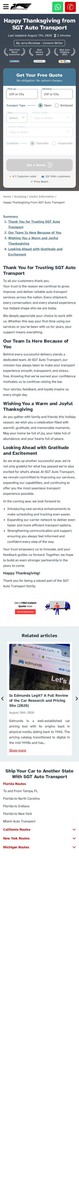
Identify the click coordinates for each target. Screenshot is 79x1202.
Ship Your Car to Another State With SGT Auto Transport (39, 774)
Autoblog (20, 196)
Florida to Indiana (16, 806)
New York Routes (16, 838)
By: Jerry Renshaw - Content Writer (39, 43)
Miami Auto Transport (19, 821)
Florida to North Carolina (21, 798)
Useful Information (41, 196)
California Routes (16, 829)
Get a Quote (36, 165)
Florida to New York (17, 813)
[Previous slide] (2, 698)
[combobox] (22, 94)
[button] (39, 785)
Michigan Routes (16, 847)
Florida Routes (14, 784)
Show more (17, 750)
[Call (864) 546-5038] (70, 7)
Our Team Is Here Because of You (34, 232)
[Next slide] (76, 698)
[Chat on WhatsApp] (57, 7)
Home (7, 196)
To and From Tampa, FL (20, 791)
